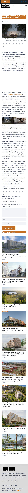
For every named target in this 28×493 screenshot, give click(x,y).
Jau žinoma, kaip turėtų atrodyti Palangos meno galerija (11, 305)
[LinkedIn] (26, 2)
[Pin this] (16, 44)
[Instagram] (24, 2)
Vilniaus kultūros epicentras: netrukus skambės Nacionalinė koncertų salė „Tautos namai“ (13, 281)
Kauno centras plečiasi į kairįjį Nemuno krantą (13, 429)
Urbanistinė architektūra (8, 198)
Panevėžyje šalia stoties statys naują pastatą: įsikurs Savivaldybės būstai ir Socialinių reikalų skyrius (13, 354)
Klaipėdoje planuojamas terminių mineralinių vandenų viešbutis (12, 452)
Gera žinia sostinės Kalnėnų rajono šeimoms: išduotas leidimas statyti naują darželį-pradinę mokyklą (12, 379)
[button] (26, 6)
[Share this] (6, 44)
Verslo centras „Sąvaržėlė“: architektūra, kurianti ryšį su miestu (12, 329)
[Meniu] (13, 1)
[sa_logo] (5, 6)
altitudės (8, 196)
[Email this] (3, 44)
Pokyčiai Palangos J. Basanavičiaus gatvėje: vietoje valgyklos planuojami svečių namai (13, 404)
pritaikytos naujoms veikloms (14, 94)
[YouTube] (16, 485)
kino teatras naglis (15, 196)
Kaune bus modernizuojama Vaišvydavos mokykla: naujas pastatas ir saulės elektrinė (13, 255)
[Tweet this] (9, 44)
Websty (19, 490)
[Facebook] (21, 2)
